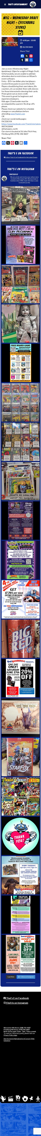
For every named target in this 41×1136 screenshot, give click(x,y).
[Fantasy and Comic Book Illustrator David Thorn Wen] (21, 717)
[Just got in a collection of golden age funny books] (21, 284)
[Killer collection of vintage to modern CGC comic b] (21, 402)
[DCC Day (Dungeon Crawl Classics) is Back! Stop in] (21, 520)
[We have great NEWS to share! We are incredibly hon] (21, 836)
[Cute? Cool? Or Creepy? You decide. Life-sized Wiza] (21, 323)
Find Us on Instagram (17, 1002)
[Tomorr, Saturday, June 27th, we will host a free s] (21, 796)
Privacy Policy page (10, 1035)
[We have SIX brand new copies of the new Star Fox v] (21, 757)
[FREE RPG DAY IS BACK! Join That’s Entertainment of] (21, 914)
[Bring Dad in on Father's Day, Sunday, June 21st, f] (21, 954)
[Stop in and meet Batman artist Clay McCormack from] (21, 205)
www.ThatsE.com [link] (17, 114)
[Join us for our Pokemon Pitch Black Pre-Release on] (21, 560)
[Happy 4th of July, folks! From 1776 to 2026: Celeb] (21, 599)
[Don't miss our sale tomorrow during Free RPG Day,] (21, 678)
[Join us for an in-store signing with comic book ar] (21, 245)
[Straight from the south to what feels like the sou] (21, 639)
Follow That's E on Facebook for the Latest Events (21, 157)
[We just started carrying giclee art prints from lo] (21, 481)
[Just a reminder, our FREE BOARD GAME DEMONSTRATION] (21, 363)
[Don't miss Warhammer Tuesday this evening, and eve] (21, 875)
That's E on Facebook (17, 998)
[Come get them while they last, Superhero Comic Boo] (21, 442)
